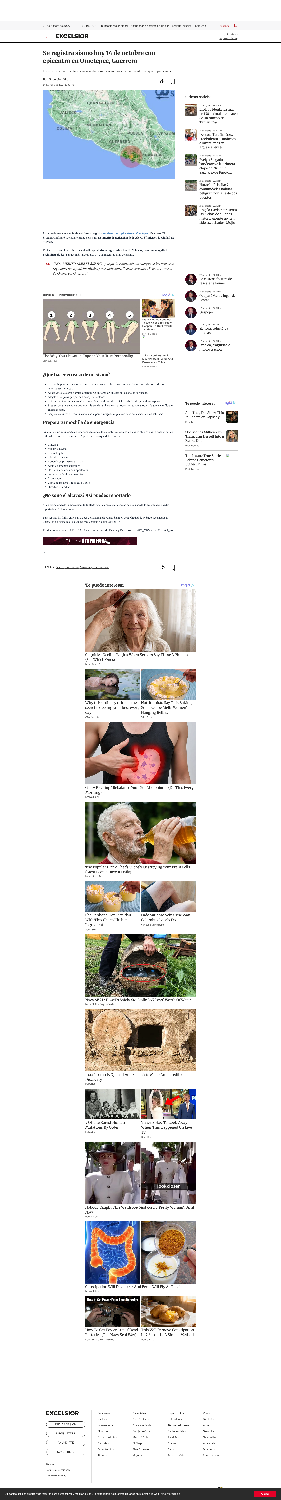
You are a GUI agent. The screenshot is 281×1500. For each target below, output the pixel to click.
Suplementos (176, 1413)
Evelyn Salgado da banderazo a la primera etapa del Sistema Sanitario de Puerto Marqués (217, 166)
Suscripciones (211, 1455)
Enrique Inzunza (181, 25)
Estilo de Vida (176, 1455)
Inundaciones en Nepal (114, 25)
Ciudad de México (108, 1437)
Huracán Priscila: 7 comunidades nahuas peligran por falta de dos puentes (218, 191)
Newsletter (65, 1433)
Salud (171, 1449)
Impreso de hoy (229, 38)
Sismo (60, 567)
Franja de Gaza (141, 1431)
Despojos (206, 312)
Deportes (103, 1443)
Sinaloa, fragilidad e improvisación (214, 347)
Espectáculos (106, 1449)
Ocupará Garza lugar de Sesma (217, 298)
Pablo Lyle (200, 25)
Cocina (172, 1443)
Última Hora (231, 34)
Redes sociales (177, 1431)
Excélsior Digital (60, 79)
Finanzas (103, 1431)
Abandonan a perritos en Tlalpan (149, 25)
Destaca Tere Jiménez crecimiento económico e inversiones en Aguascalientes (217, 141)
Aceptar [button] (265, 1494)
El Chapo (138, 1443)
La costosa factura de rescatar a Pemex (215, 281)
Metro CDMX (140, 1437)
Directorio (51, 1464)
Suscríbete (65, 1452)
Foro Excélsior (141, 1419)
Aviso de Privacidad (56, 1475)
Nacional (103, 1419)
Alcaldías (173, 1437)
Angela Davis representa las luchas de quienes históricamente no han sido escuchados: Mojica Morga (218, 216)
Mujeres (137, 1455)
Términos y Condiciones (58, 1470)
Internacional (105, 1425)
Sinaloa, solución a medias (213, 331)
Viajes (206, 1413)
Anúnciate (224, 26)
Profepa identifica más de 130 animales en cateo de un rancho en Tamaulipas (218, 116)
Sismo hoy (72, 567)
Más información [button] (170, 1494)
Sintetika (103, 1455)
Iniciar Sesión (65, 1424)
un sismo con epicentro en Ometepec (126, 233)
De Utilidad (209, 1419)
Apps (206, 1425)
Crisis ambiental (142, 1425)
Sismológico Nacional (94, 567)
